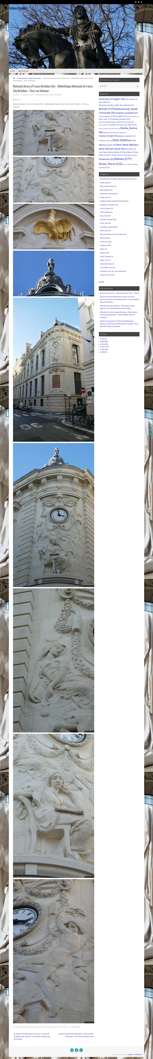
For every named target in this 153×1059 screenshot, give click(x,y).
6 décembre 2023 (28, 95)
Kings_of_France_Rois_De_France (109, 128)
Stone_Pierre (63, 1027)
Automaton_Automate (108, 194)
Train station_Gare (106, 268)
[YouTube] (135, 2)
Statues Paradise (18, 8)
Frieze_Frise (104, 223)
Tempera (130, 1054)
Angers (119, 99)
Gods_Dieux (129, 122)
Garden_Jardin (117, 122)
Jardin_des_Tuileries (128, 125)
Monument (104, 238)
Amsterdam (106, 99)
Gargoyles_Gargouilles (108, 227)
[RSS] (141, 2)
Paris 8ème (116, 152)
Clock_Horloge (105, 212)
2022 (105, 347)
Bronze (106, 109)
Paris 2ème (47, 1027)
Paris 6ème (130, 149)
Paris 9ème (129, 152)
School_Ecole (133, 155)
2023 (104, 344)
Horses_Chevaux (104, 125)
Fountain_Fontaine (120, 119)
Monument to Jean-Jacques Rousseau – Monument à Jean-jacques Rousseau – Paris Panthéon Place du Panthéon (118, 315)
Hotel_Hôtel (104, 231)
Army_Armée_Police (107, 186)
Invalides (114, 125)
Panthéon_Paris (105, 141)
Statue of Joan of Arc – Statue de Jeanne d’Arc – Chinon (119, 293)
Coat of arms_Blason (132, 116)
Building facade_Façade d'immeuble (29, 78)
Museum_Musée (108, 136)
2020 (104, 352)
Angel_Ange (104, 183)
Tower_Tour (104, 260)
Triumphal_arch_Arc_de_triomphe (112, 271)
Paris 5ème (117, 148)
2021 (104, 350)
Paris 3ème (125, 144)
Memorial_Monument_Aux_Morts (114, 133)
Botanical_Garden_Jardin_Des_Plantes (116, 105)
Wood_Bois (105, 168)
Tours (125, 164)
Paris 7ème (104, 152)
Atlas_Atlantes (131, 99)
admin (17, 95)
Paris (41, 1027)
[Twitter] (138, 2)
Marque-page (76, 1027)
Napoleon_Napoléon (127, 136)
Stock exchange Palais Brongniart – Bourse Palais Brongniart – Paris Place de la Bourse (76, 1035)
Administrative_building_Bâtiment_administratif (117, 179)
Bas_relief (104, 102)
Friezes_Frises (104, 122)
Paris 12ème (124, 155)
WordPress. (138, 1054)
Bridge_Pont (104, 197)
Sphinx (102, 249)
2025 (104, 339)
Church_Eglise (119, 116)
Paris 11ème (113, 155)
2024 (104, 342)
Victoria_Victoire (106, 275)
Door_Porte (105, 119)
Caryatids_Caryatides (126, 113)
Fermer (101, 282)
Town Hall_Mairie (106, 264)
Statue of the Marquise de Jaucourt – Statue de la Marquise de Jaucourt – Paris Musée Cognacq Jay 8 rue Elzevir (32, 1036)
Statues (123, 159)
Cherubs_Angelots (105, 116)
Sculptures (55, 1027)
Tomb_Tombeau (105, 257)
